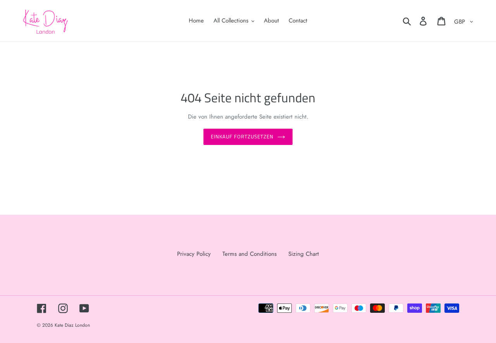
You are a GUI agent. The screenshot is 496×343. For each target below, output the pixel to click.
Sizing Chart (303, 254)
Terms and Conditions (249, 254)
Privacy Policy (194, 254)
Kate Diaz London (72, 325)
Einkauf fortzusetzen (242, 136)
